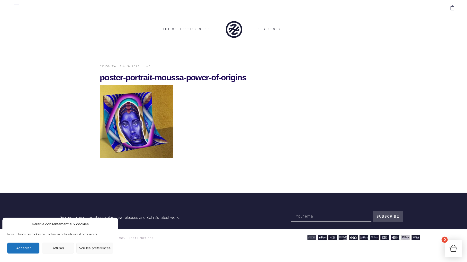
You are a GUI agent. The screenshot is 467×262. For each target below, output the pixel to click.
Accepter (23, 248)
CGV (122, 238)
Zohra (111, 66)
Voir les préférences (95, 248)
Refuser (58, 248)
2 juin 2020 (129, 66)
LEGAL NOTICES (141, 238)
